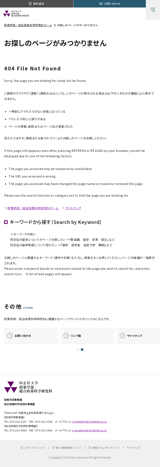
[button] (78, 349)
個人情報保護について (68, 447)
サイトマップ (73, 208)
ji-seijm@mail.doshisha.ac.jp (89, 421)
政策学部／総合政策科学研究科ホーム (28, 25)
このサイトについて (34, 447)
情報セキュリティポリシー (106, 447)
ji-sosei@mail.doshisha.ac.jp (89, 430)
